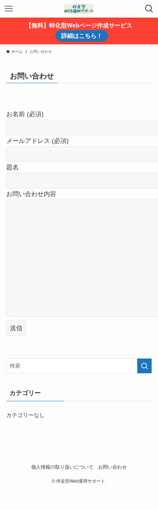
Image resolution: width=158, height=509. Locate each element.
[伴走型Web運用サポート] (79, 9)
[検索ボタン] (149, 9)
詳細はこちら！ (82, 36)
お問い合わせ (112, 467)
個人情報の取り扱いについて (62, 467)
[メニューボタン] (9, 9)
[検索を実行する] (144, 365)
